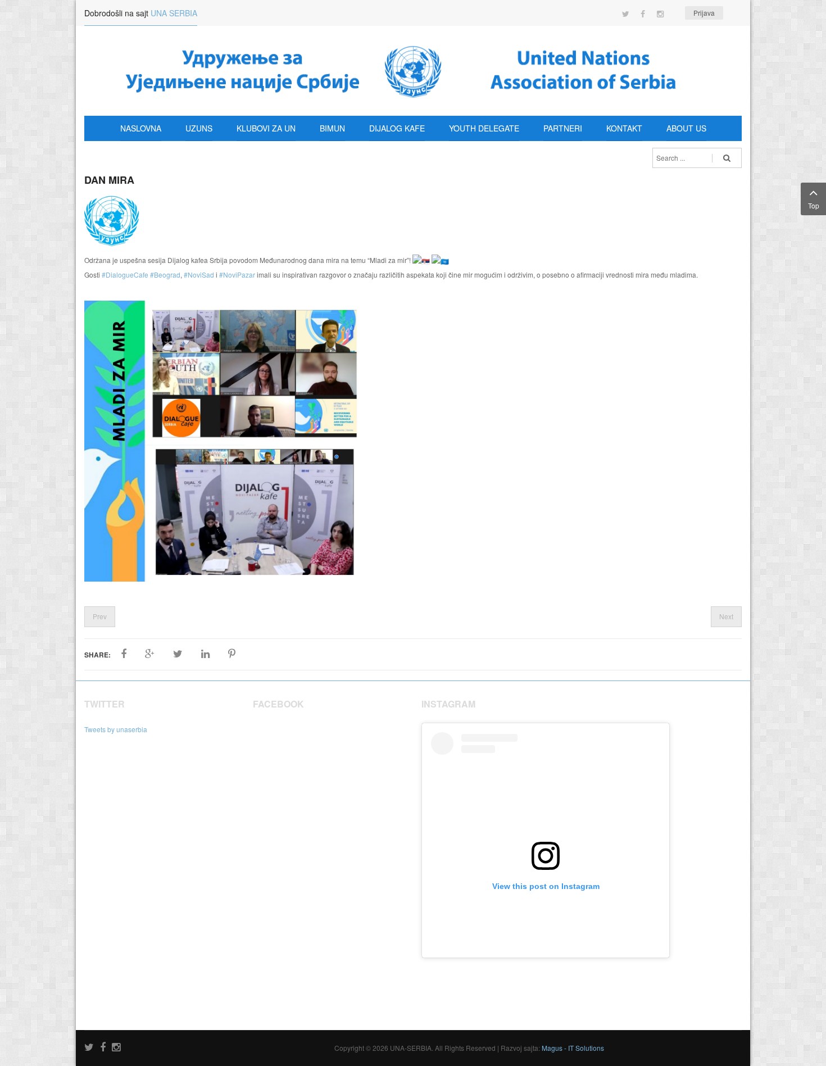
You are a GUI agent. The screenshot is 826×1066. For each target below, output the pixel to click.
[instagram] (116, 1048)
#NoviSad (199, 274)
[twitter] (89, 1048)
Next (726, 616)
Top (813, 205)
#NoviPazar (237, 274)
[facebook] (103, 1048)
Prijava (704, 12)
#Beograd (165, 274)
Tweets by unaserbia (115, 729)
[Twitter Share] (178, 654)
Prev (100, 616)
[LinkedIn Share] (205, 654)
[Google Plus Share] (150, 654)
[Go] (727, 158)
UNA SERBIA (174, 13)
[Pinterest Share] (232, 654)
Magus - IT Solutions (573, 1048)
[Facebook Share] (123, 654)
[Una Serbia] (413, 71)
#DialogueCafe (125, 274)
